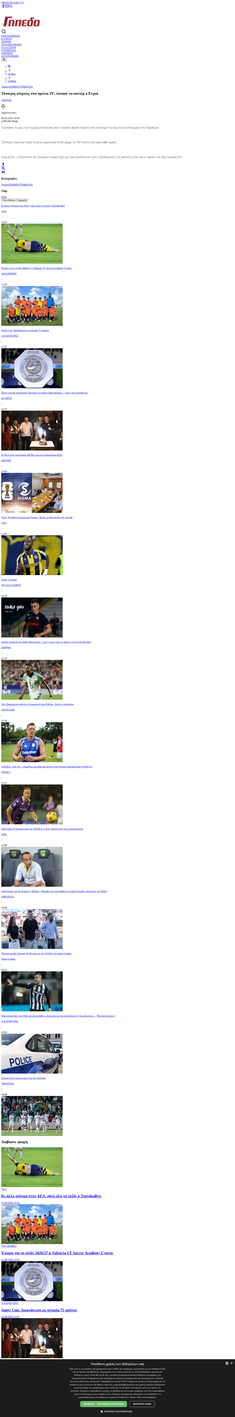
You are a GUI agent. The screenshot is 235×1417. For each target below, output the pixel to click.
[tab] (9, 200)
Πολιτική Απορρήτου (146, 1397)
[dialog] (117, 1388)
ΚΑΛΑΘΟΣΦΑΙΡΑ (11, 44)
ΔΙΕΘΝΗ (6, 41)
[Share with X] (3, 168)
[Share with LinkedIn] (3, 172)
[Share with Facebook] (3, 164)
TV (22, 2)
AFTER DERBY (10, 56)
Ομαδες (12, 74)
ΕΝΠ (4, 197)
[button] (117, 1411)
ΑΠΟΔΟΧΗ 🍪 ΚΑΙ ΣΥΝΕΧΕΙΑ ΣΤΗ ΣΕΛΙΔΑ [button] (103, 1404)
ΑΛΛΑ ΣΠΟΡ (8, 47)
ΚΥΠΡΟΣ (6, 38)
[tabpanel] (117, 669)
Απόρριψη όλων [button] (142, 1404)
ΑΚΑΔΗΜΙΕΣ (9, 1246)
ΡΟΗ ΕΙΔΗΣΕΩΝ (10, 36)
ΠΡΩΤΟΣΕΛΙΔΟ (10, 2)
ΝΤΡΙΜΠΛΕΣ (8, 50)
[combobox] (227, 1363)
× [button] (231, 1363)
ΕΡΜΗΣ (12, 81)
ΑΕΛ (4, 1189)
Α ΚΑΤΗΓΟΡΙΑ (9, 1303)
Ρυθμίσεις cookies (127, 1397)
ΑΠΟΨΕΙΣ (7, 53)
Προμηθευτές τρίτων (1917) (114, 1381)
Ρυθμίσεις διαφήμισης (122, 1394)
